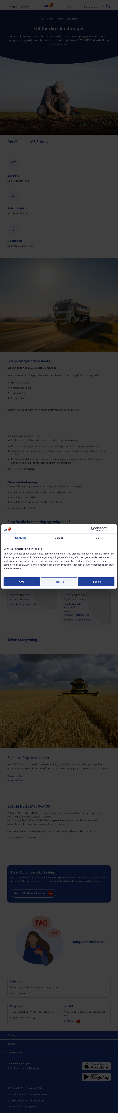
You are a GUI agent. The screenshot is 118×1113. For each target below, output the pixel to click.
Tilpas (57, 581)
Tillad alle (96, 581)
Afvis (21, 581)
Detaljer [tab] (59, 538)
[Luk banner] (113, 529)
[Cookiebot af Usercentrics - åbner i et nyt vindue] (93, 529)
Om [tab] (97, 538)
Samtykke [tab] (20, 538)
